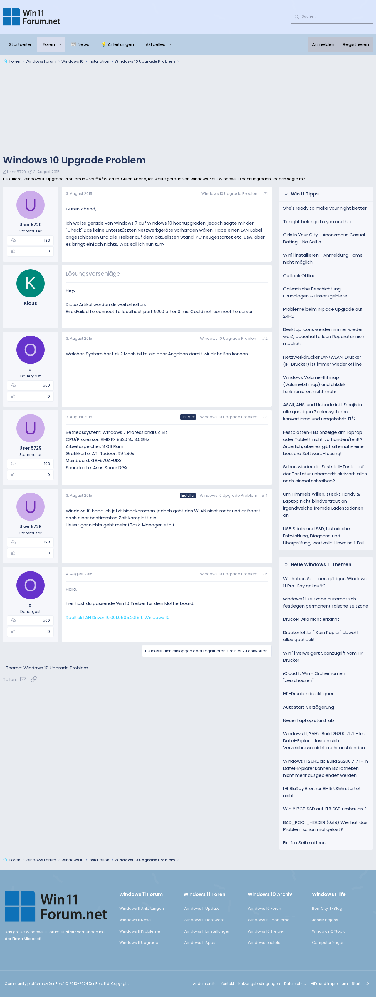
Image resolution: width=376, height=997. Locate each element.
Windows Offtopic (329, 931)
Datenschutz (295, 983)
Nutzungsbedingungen (259, 983)
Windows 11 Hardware (204, 920)
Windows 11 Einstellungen (207, 931)
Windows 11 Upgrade (138, 942)
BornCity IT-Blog (327, 908)
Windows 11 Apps (199, 942)
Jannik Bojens (325, 920)
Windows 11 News (135, 920)
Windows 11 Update (202, 908)
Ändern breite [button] (204, 983)
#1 (265, 193)
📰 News (80, 44)
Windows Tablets (264, 942)
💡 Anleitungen (117, 44)
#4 (264, 495)
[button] (60, 44)
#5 (265, 574)
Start (356, 983)
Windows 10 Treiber (266, 931)
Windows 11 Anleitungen (141, 908)
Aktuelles (155, 44)
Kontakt (227, 983)
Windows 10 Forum (265, 908)
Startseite (20, 44)
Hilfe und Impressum (329, 983)
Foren (49, 44)
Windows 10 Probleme (269, 920)
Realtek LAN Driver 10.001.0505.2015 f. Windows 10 (117, 617)
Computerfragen (328, 942)
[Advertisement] (188, 110)
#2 (265, 338)
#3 (265, 417)
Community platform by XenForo (57, 983)
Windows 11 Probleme (139, 931)
